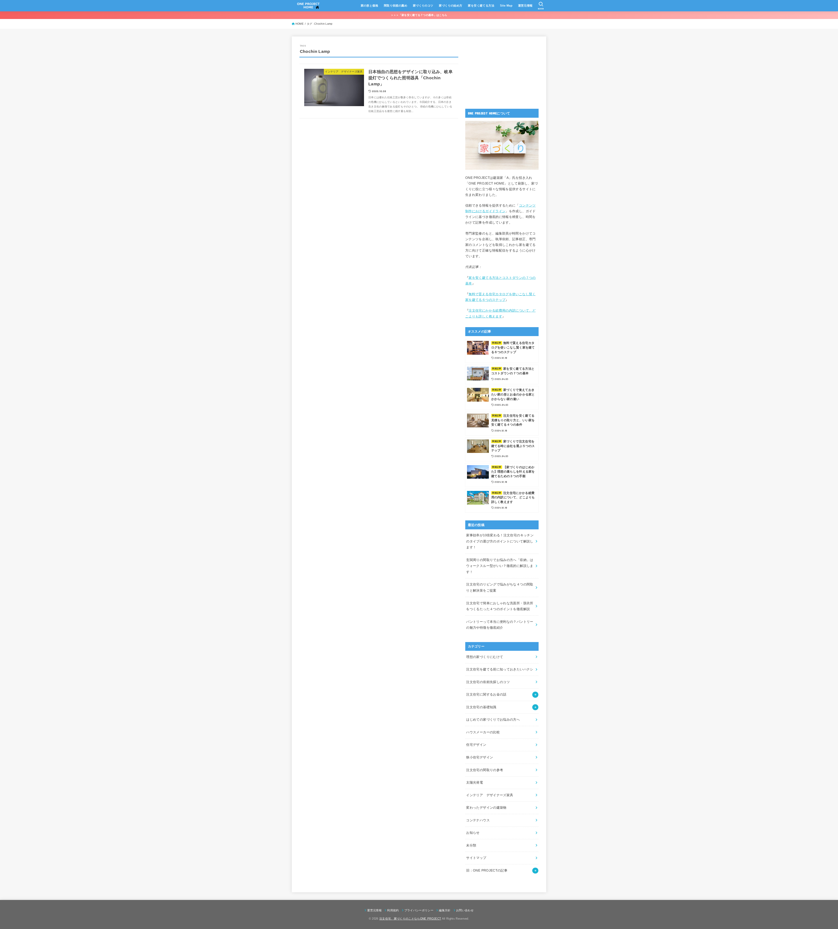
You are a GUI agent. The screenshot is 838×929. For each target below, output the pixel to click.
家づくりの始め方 (450, 5)
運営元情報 (525, 5)
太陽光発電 (474, 782)
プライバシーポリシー (418, 910)
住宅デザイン (476, 744)
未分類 (471, 845)
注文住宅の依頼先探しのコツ (488, 682)
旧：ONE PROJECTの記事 (486, 870)
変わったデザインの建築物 (486, 807)
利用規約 (393, 910)
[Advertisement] (498, 71)
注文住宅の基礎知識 (481, 707)
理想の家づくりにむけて (484, 657)
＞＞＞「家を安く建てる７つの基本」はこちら (419, 15)
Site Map (506, 5)
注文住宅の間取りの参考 (484, 770)
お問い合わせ (465, 910)
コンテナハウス (478, 820)
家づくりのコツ (423, 5)
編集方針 (444, 910)
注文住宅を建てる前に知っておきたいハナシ (499, 669)
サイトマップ (476, 858)
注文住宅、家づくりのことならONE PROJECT (410, 918)
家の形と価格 (369, 5)
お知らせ (472, 832)
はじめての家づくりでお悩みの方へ (493, 719)
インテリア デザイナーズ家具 (489, 795)
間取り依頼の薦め (395, 5)
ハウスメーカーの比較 (483, 732)
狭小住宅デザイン (479, 757)
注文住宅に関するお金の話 (486, 694)
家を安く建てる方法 (481, 5)
